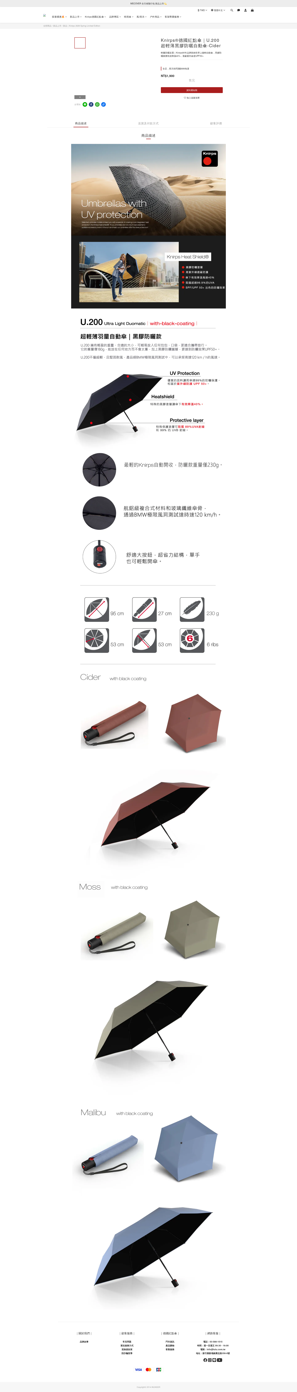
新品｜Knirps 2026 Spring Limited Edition (81, 25)
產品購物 (170, 1345)
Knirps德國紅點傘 (94, 16)
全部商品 (47, 25)
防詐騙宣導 (127, 1353)
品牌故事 (84, 1341)
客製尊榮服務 (172, 16)
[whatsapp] (97, 104)
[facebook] (91, 104)
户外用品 (154, 16)
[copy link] (103, 104)
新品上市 (75, 16)
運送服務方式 (127, 1345)
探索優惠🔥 (58, 16)
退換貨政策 (127, 1349)
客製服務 (170, 1349)
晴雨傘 (127, 16)
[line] (85, 104)
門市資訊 (170, 1341)
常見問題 (127, 1341)
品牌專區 (114, 16)
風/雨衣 (140, 16)
